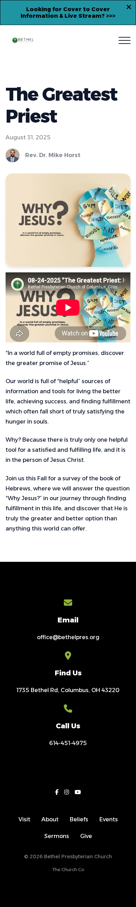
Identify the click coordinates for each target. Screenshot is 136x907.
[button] (124, 40)
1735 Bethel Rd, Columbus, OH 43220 (68, 690)
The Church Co (68, 869)
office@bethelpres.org (68, 637)
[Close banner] (128, 8)
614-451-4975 (68, 743)
